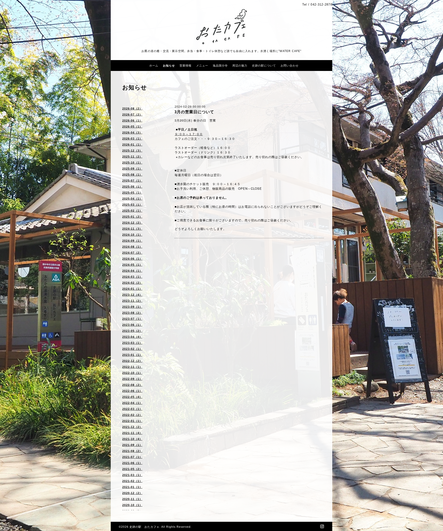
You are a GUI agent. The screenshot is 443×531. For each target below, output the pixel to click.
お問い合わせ (290, 65)
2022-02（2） (132, 415)
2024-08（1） (132, 246)
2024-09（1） (132, 240)
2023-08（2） (132, 312)
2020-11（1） (132, 499)
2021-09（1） (132, 445)
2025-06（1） (132, 186)
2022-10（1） (132, 373)
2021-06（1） (132, 463)
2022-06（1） (132, 391)
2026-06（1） (132, 120)
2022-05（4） (132, 397)
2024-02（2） (132, 282)
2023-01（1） (132, 355)
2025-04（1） (132, 198)
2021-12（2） (132, 427)
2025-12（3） (132, 150)
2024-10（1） (132, 234)
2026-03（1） (132, 138)
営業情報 (186, 65)
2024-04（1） (132, 270)
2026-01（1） (132, 144)
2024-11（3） (132, 228)
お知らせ (169, 65)
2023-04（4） (132, 337)
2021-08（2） (132, 451)
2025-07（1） (132, 180)
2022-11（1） (132, 367)
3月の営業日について (194, 112)
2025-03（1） (132, 204)
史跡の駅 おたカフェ (144, 526)
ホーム (153, 65)
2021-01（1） (132, 487)
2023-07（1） (132, 318)
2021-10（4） (132, 439)
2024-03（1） (132, 276)
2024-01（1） (132, 288)
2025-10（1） (132, 162)
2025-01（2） (132, 216)
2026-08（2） (132, 108)
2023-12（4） (132, 294)
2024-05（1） (132, 264)
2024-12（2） (132, 222)
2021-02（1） (132, 481)
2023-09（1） (132, 306)
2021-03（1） (132, 475)
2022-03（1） (132, 409)
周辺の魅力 (239, 65)
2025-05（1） (132, 192)
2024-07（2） (132, 252)
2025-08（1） (132, 174)
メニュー (202, 65)
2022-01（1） (132, 421)
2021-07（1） (132, 457)
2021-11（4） (132, 433)
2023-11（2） (132, 300)
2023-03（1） (132, 343)
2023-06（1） (132, 325)
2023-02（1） (132, 349)
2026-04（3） (132, 132)
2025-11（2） (132, 156)
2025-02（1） (132, 210)
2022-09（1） (132, 379)
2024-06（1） (132, 258)
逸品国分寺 (220, 65)
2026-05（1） (132, 126)
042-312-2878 (321, 4)
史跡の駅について (264, 65)
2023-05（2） (132, 331)
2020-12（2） (132, 493)
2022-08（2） (132, 385)
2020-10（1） (132, 505)
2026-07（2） (132, 114)
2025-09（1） (132, 168)
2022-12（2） (132, 361)
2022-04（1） (132, 403)
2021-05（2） (132, 469)
